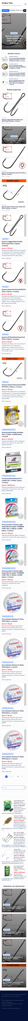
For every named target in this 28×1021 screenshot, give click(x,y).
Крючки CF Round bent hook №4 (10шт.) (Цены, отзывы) (18, 39)
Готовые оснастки (13, 56)
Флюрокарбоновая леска (9, 429)
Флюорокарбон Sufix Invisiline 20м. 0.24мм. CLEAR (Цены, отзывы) (12, 434)
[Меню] (25, 4)
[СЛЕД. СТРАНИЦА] (21, 776)
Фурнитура (18, 33)
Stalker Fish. (7, 3)
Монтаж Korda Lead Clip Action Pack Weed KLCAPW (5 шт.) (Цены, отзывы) (17, 67)
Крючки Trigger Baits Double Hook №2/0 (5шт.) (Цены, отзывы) (12, 120)
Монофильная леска (8, 616)
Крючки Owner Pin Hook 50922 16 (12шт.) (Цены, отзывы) (14, 139)
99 (18, 776)
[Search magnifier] (24, 787)
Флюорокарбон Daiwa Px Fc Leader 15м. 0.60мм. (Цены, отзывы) (12, 480)
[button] (18, 46)
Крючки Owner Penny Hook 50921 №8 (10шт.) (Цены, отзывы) (13, 207)
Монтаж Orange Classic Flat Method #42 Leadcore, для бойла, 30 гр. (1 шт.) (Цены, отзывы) (16, 82)
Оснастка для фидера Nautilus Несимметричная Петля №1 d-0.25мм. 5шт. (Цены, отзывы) (17, 60)
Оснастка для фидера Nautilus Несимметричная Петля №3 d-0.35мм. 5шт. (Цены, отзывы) (17, 74)
